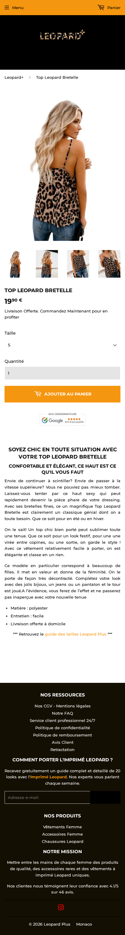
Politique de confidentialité (62, 727)
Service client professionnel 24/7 (62, 720)
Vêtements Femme (62, 826)
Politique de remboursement (62, 735)
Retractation (62, 749)
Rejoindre (105, 797)
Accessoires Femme (62, 834)
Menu (18, 7)
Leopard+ (14, 77)
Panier (113, 7)
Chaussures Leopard (62, 841)
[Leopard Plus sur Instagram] (61, 908)
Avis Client (62, 742)
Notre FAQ (62, 713)
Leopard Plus (57, 924)
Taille (10, 333)
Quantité (14, 361)
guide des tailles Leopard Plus (75, 634)
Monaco (84, 924)
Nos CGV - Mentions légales (63, 705)
